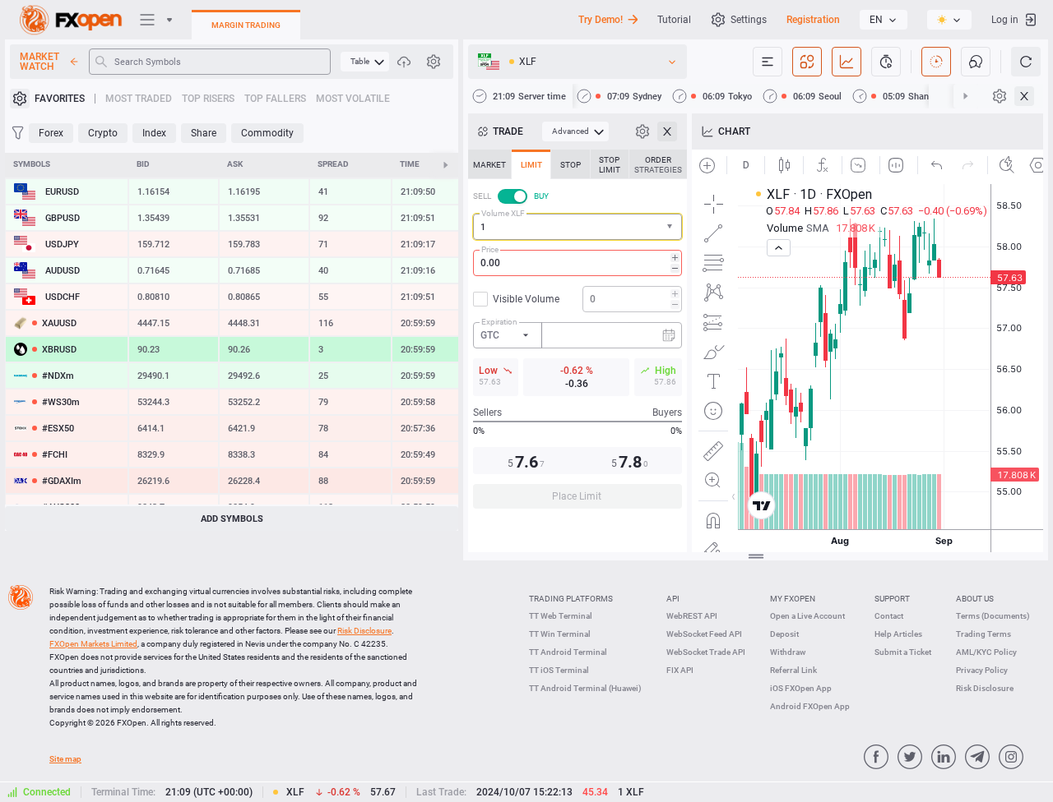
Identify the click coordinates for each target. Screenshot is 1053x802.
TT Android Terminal (568, 652)
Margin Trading (246, 25)
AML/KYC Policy (986, 652)
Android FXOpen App (810, 706)
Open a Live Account (807, 615)
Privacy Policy (982, 670)
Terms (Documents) (993, 615)
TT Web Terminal (560, 615)
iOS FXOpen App (801, 688)
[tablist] (577, 334)
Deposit (784, 633)
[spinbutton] (577, 263)
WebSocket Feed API (704, 633)
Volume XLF (503, 213)
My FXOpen (792, 598)
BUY (541, 195)
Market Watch (39, 61)
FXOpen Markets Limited (93, 643)
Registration (813, 19)
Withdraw (787, 652)
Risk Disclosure (985, 688)
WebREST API (691, 615)
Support (892, 598)
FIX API (679, 670)
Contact (888, 615)
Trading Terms (983, 633)
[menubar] (365, 61)
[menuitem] (365, 61)
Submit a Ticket (902, 652)
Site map (65, 758)
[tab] (489, 164)
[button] (671, 227)
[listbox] (883, 20)
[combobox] (577, 227)
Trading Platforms (571, 598)
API (673, 598)
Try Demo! (600, 19)
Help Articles (898, 633)
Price (490, 249)
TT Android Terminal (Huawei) (585, 688)
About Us (975, 598)
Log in (1004, 19)
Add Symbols (232, 519)
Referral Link (793, 670)
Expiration (499, 321)
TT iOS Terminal (559, 670)
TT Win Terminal (560, 633)
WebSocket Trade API (705, 652)
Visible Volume (526, 299)
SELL (482, 195)
